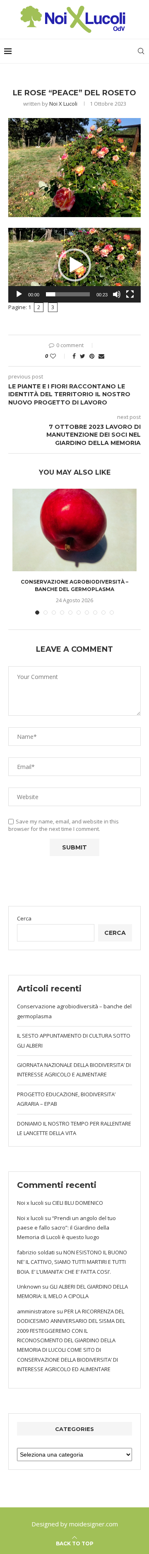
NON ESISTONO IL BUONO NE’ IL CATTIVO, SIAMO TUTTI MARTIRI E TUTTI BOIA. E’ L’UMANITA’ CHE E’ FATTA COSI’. (72, 1262)
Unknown (29, 1286)
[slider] (68, 294)
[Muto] (117, 294)
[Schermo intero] (130, 294)
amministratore (36, 1311)
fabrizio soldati (36, 1252)
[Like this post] (58, 356)
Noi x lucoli (63, 103)
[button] (74, 264)
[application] (74, 265)
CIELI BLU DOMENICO (77, 1202)
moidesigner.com (93, 1524)
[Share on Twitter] (82, 356)
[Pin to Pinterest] (91, 356)
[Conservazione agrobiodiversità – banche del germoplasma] (74, 530)
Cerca (24, 918)
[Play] (19, 294)
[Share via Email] (101, 356)
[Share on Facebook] (74, 356)
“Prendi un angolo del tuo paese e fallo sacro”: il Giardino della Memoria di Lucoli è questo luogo (66, 1227)
